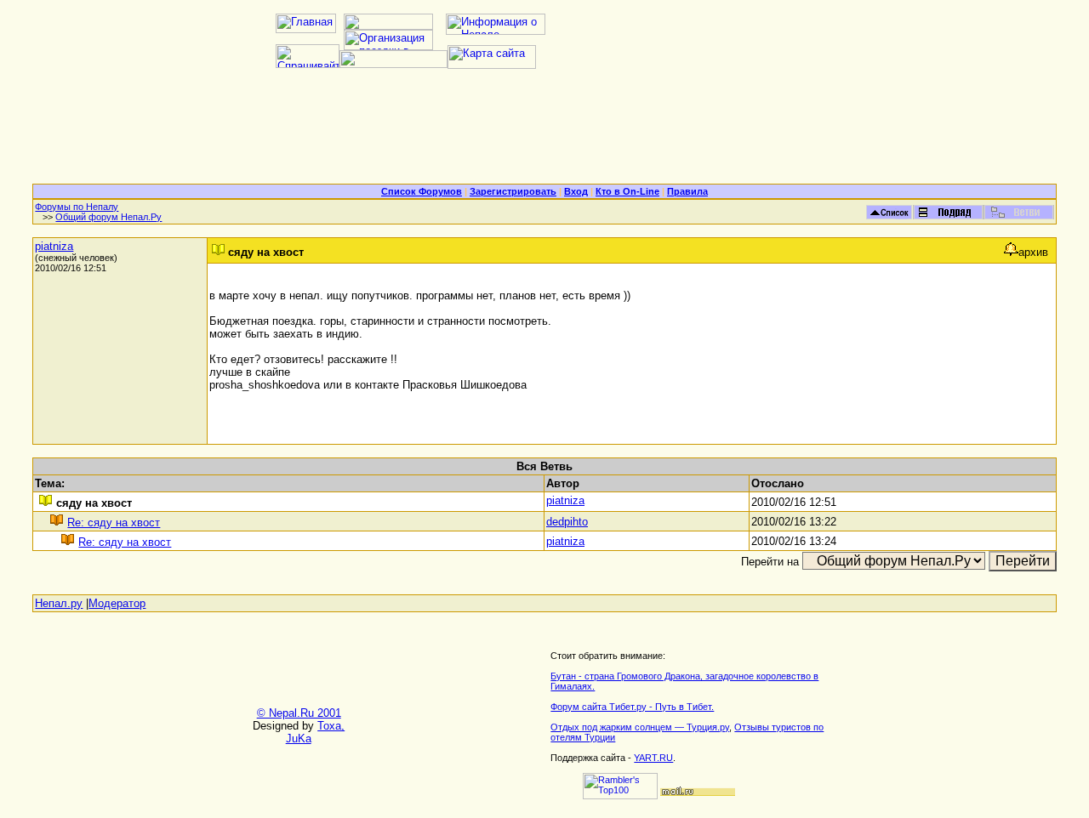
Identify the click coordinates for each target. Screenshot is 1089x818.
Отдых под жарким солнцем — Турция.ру (639, 727)
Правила (687, 191)
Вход (576, 191)
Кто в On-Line (627, 191)
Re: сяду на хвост (113, 522)
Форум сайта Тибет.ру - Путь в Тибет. (632, 707)
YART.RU (653, 758)
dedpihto (567, 521)
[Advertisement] (544, 132)
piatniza (54, 246)
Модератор (116, 603)
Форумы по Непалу (76, 207)
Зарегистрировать (513, 191)
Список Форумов (421, 191)
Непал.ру (59, 603)
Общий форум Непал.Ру (108, 217)
